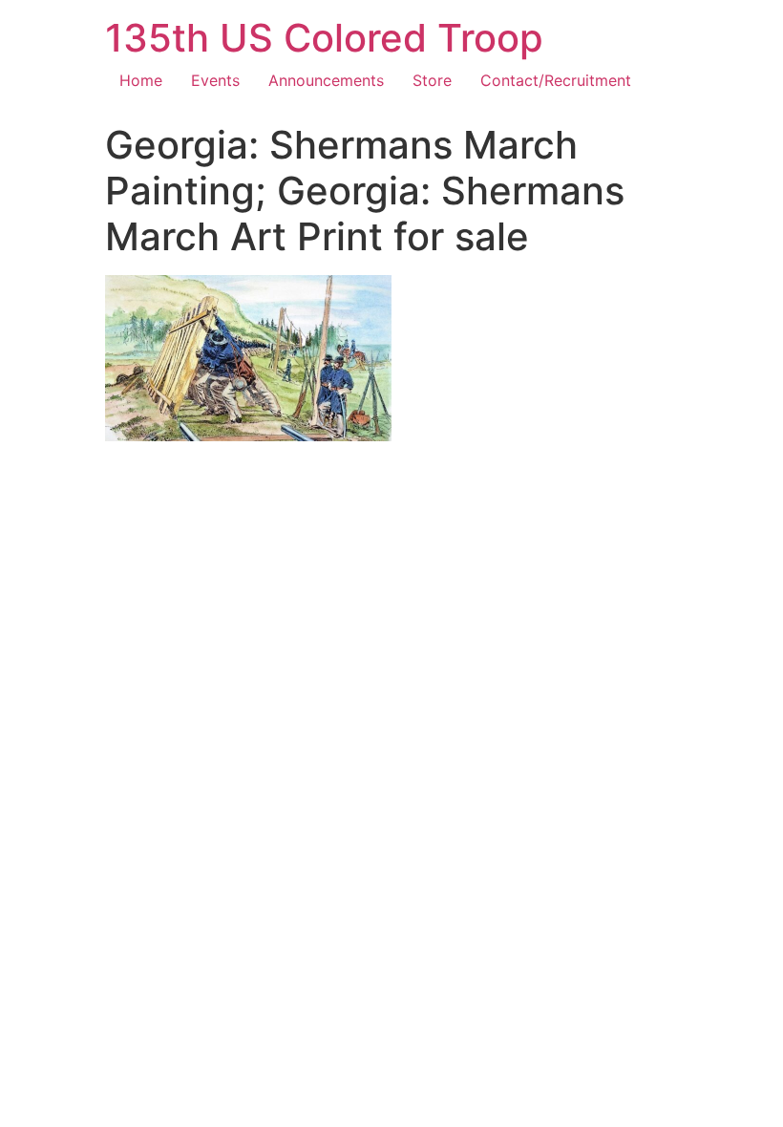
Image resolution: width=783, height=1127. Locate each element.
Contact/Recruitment (555, 80)
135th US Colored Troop (324, 37)
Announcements (326, 80)
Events (215, 80)
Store (432, 80)
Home (140, 80)
